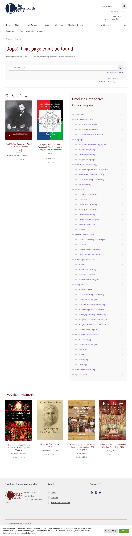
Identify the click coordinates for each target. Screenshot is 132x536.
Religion (79, 284)
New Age (82, 244)
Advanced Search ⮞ (119, 11)
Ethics (81, 264)
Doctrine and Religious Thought (93, 304)
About (17, 25)
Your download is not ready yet (33, 31)
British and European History (91, 174)
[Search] (124, 6)
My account (10, 31)
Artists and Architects (88, 129)
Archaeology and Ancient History (93, 169)
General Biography (87, 149)
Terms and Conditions (60, 502)
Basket (47, 25)
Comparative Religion (88, 299)
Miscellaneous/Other (84, 234)
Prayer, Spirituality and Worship (92, 314)
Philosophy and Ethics (85, 259)
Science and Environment (90, 249)
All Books (32, 25)
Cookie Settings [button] (110, 531)
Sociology (83, 364)
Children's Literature (88, 194)
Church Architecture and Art (91, 134)
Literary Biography (87, 154)
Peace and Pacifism (87, 274)
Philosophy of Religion (89, 279)
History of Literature (88, 209)
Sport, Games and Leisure (90, 254)
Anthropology (85, 339)
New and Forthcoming (85, 369)
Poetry (82, 229)
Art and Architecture (84, 119)
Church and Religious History (91, 179)
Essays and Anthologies (89, 204)
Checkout (59, 25)
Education (83, 349)
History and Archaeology (86, 164)
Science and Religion (88, 329)
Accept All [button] (124, 531)
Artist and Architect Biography (92, 144)
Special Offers (81, 374)
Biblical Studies (85, 289)
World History (85, 184)
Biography (79, 139)
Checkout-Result (75, 25)
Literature (79, 189)
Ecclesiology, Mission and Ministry (93, 309)
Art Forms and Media (88, 124)
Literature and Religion (89, 219)
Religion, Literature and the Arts (93, 319)
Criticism (83, 199)
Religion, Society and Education (92, 324)
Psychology (84, 359)
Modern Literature (87, 224)
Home (8, 25)
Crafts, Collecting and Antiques (92, 239)
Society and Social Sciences (87, 334)
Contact (54, 497)
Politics (82, 354)
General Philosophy (87, 269)
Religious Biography (87, 159)
